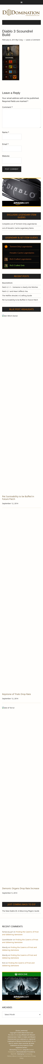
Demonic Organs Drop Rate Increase (20, 888)
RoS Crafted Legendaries (20, 259)
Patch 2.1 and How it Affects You (15, 291)
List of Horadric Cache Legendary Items (18, 228)
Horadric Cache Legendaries (22, 253)
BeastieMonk (7, 283)
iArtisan (19, 1049)
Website (5, 156)
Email (5, 144)
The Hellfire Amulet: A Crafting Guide (17, 295)
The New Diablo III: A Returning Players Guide (20, 911)
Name (5, 132)
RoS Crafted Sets (17, 265)
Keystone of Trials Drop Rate (16, 694)
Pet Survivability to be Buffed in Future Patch (20, 300)
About (14, 1056)
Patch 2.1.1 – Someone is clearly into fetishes (20, 287)
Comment (7, 107)
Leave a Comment (33, 40)
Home (9, 1056)
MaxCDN (13, 1054)
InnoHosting (28, 1054)
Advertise (27, 1056)
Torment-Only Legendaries (21, 247)
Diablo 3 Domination (21, 12)
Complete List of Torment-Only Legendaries (19, 224)
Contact (20, 1056)
